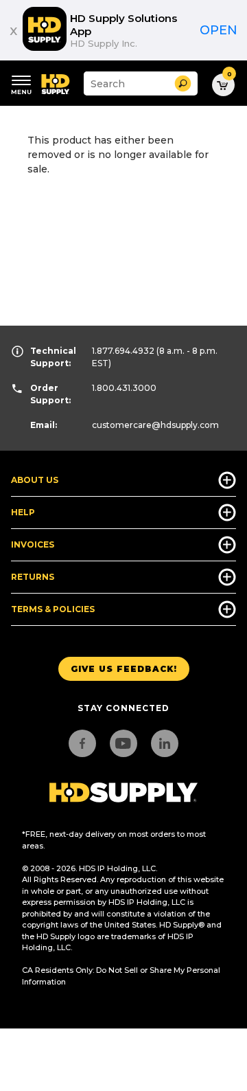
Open (218, 30)
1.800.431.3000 (124, 388)
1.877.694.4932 (123, 351)
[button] (183, 83)
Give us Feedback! (124, 669)
